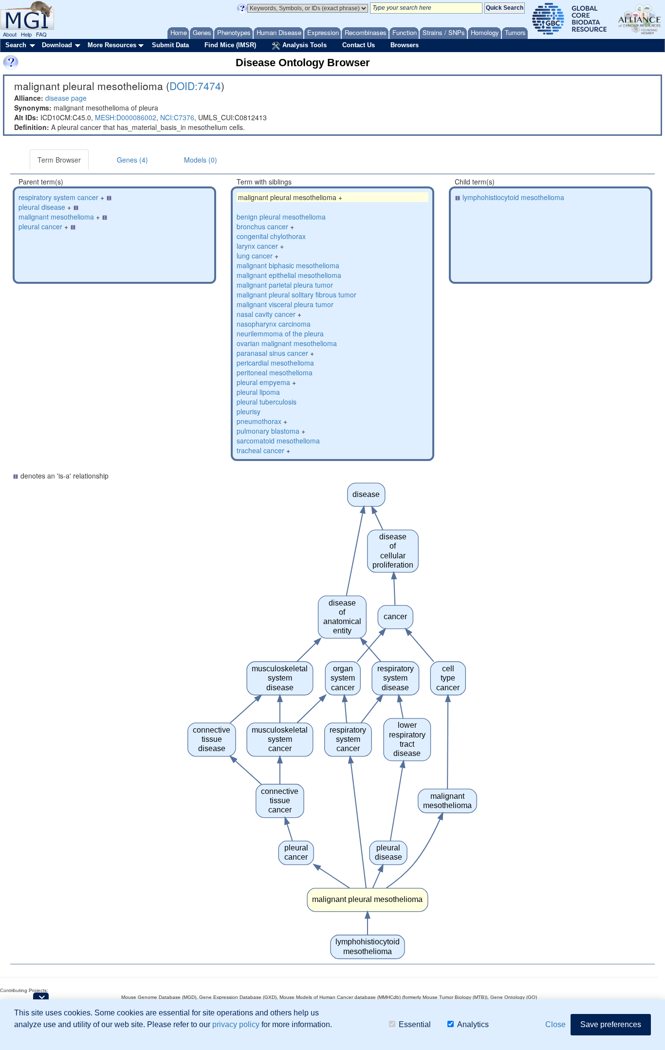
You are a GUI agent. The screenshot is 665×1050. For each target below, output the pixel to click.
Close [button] (555, 1024)
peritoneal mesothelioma (275, 372)
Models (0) (200, 160)
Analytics (473, 1024)
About (10, 34)
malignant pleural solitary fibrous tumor (296, 294)
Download (57, 45)
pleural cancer (40, 226)
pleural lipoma (258, 392)
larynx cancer (257, 246)
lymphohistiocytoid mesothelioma (513, 197)
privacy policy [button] (235, 1024)
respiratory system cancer (58, 197)
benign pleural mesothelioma (281, 216)
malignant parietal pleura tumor (285, 285)
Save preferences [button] (610, 1024)
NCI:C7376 (177, 117)
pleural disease (41, 207)
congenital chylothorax (271, 236)
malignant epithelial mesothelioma (289, 275)
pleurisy (248, 411)
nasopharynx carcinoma (274, 324)
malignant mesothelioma (56, 216)
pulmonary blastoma (268, 431)
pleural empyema (263, 382)
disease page (66, 98)
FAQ (41, 34)
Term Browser (59, 160)
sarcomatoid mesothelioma (278, 440)
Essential (415, 1024)
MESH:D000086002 (125, 117)
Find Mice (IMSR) (230, 45)
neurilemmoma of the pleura (280, 333)
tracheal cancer (260, 450)
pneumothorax (259, 421)
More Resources (112, 45)
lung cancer (255, 255)
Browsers (404, 45)
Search (15, 45)
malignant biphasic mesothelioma (288, 265)
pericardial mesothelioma (275, 363)
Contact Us (358, 45)
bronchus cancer (262, 226)
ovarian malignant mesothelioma (287, 343)
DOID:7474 (195, 85)
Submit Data (170, 45)
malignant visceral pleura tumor (285, 304)
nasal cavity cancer (266, 314)
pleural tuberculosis (266, 401)
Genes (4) (132, 160)
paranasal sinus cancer (272, 353)
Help (26, 34)
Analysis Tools (303, 45)
